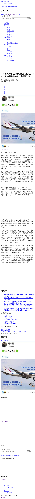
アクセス (9, 57)
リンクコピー (8, 492)
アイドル (9, 51)
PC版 (11, 455)
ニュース (6, 25)
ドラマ (9, 46)
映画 (8, 50)
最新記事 (6, 24)
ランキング (7, 55)
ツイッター (7, 485)
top (1, 497)
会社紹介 (3, 455)
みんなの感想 (11, 60)
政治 (8, 27)
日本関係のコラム (12, 43)
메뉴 (4, 497)
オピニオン (7, 37)
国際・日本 (10, 31)
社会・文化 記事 (5, 330)
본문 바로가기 (5, 1)
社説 (8, 39)
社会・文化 (10, 34)
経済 (8, 29)
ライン (6, 489)
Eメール (6, 491)
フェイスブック (8, 487)
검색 (29, 18)
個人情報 (16, 455)
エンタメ (6, 44)
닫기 (20, 14)
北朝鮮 (9, 32)
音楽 (8, 48)
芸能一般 (9, 53)
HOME (6, 22)
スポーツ (9, 36)
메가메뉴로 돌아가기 (12, 14)
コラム (9, 41)
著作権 (8, 455)
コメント (9, 58)
